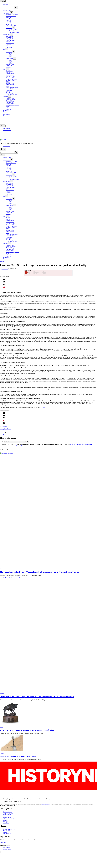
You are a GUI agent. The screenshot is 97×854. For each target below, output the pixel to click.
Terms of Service (7, 116)
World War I (9, 18)
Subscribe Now (6, 4)
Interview (2, 261)
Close (3, 1)
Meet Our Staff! (7, 833)
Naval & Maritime (10, 80)
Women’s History (10, 73)
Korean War (9, 22)
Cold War (8, 21)
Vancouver (16, 441)
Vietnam (8, 106)
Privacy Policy (6, 114)
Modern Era (9, 52)
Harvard (10, 441)
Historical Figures (10, 88)
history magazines (45, 804)
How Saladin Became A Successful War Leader (18, 756)
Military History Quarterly (12, 105)
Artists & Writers (10, 43)
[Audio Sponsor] (60, 273)
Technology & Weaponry (12, 77)
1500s (10, 63)
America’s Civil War (11, 99)
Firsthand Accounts (10, 76)
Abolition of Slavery (14, 32)
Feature (2, 568)
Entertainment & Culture (12, 87)
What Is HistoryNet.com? (9, 829)
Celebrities (8, 44)
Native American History (12, 94)
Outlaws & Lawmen (11, 40)
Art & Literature (10, 84)
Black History (9, 71)
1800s (10, 56)
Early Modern (9, 58)
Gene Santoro (5, 269)
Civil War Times (10, 102)
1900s (10, 55)
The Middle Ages (10, 64)
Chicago (22, 441)
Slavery (8, 72)
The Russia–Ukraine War (12, 14)
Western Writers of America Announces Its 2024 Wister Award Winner (27, 730)
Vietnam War (9, 24)
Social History (9, 93)
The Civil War (9, 17)
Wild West (8, 91)
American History (10, 98)
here (44, 407)
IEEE (26, 441)
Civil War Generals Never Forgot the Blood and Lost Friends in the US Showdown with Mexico (37, 697)
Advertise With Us (7, 830)
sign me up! (3, 842)
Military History (10, 83)
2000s (10, 53)
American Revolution (11, 16)
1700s (10, 60)
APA (2, 441)
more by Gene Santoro (5, 429)
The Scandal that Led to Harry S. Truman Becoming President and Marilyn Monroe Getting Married (39, 572)
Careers (5, 832)
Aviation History (10, 101)
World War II (9, 20)
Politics (8, 82)
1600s (10, 61)
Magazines (5, 96)
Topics (4, 69)
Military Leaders (10, 39)
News (7, 86)
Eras (4, 49)
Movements (9, 28)
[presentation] (11, 12)
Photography (9, 90)
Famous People (6, 34)
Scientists (8, 45)
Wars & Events (6, 13)
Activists (8, 41)
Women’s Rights (13, 29)
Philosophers (9, 47)
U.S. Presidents (9, 36)
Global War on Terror (11, 25)
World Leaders (9, 37)
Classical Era (9, 65)
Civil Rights (12, 31)
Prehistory (8, 67)
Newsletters (6, 110)
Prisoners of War (10, 75)
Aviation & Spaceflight (11, 79)
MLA (5, 441)
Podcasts (5, 112)
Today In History (7, 10)
